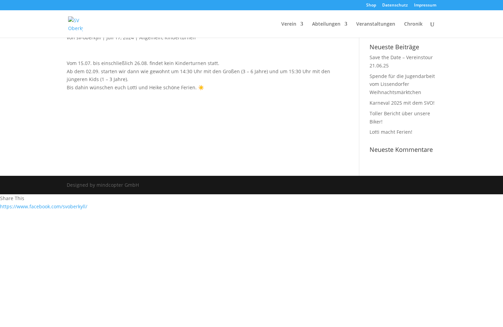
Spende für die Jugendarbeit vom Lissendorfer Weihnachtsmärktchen (402, 84)
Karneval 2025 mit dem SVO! (402, 103)
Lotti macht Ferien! (391, 132)
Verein (288, 24)
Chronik (413, 24)
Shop (371, 5)
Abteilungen (326, 24)
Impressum (425, 5)
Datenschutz (395, 5)
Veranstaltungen (375, 24)
